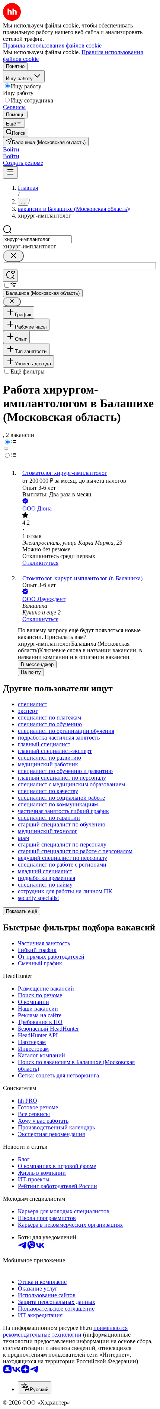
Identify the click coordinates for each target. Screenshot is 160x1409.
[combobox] (37, 239)
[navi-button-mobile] (10, 172)
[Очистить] (13, 256)
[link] (15, 132)
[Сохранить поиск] (10, 276)
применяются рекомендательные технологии (65, 1331)
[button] (11, 149)
